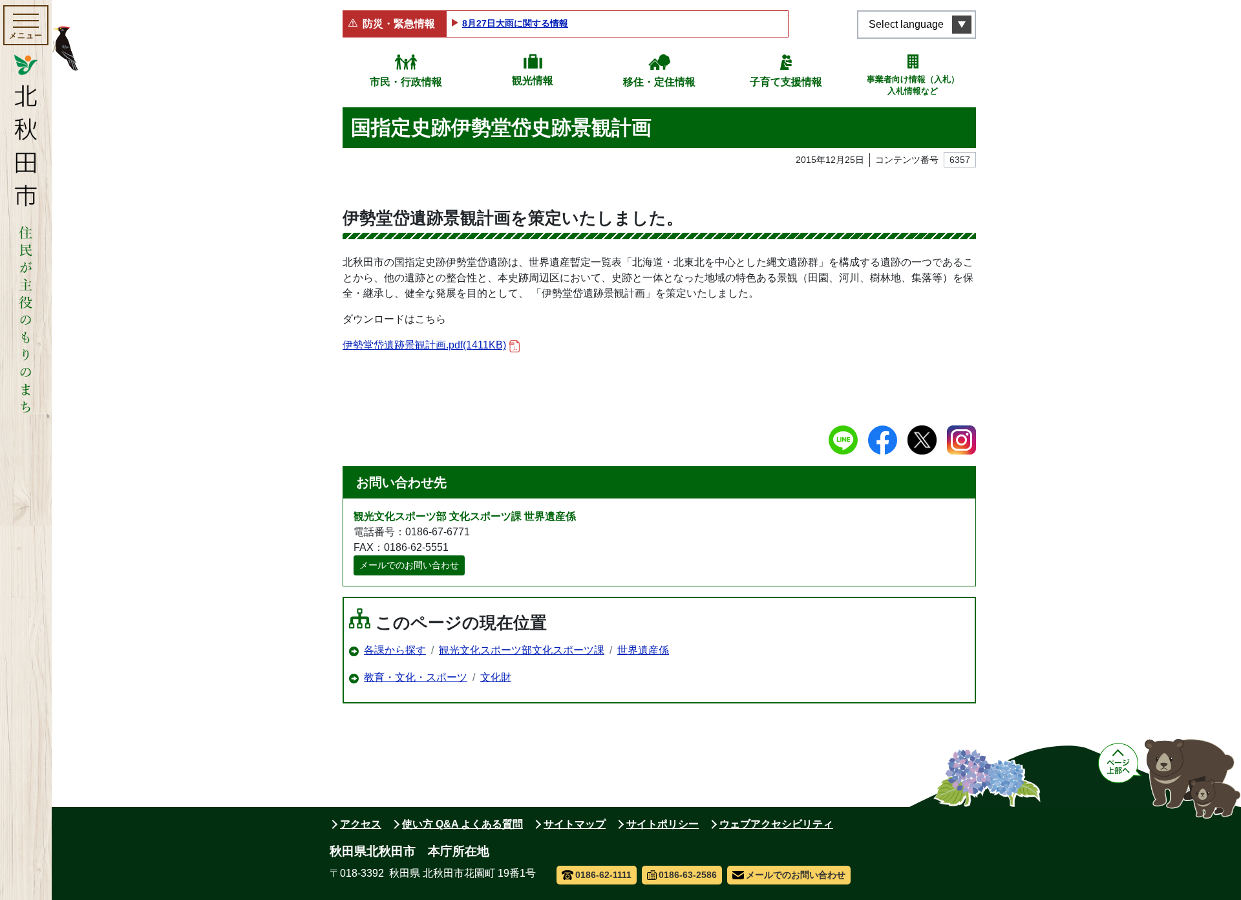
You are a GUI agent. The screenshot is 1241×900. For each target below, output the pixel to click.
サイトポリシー (662, 824)
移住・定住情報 (659, 81)
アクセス (360, 824)
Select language (906, 24)
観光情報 (532, 80)
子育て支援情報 (786, 81)
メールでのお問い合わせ (409, 565)
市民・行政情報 (406, 81)
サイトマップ (575, 824)
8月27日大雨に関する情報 (515, 23)
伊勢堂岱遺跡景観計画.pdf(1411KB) (424, 344)
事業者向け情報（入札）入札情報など (913, 85)
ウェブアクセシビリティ (776, 824)
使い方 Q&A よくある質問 (462, 824)
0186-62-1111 (603, 875)
